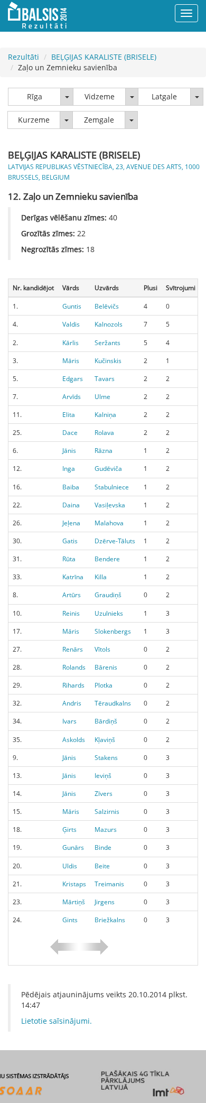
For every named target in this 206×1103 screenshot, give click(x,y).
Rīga (34, 96)
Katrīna (72, 576)
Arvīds (71, 396)
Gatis (70, 540)
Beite (102, 865)
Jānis (69, 450)
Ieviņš (103, 775)
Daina (71, 504)
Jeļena (71, 522)
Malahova (109, 522)
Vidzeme (100, 96)
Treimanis (109, 883)
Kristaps (74, 883)
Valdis (71, 324)
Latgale (164, 96)
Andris (71, 703)
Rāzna (104, 450)
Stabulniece (112, 487)
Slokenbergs (113, 631)
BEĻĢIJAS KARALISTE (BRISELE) (103, 57)
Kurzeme (34, 120)
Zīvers (104, 793)
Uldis (69, 865)
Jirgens (105, 901)
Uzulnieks (109, 613)
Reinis (71, 613)
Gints (70, 919)
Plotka (104, 685)
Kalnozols (109, 324)
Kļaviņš (105, 739)
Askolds (73, 739)
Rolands (74, 667)
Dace (70, 432)
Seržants (107, 342)
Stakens (106, 757)
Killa (101, 576)
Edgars (72, 378)
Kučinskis (108, 360)
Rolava (104, 432)
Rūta (69, 558)
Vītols (102, 649)
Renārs (72, 649)
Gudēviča (108, 468)
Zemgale (99, 120)
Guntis (71, 306)
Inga (68, 468)
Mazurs (106, 829)
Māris (70, 360)
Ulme (102, 396)
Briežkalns (110, 919)
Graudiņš (108, 594)
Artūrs (71, 594)
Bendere (107, 558)
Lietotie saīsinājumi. (56, 1021)
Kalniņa (105, 414)
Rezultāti (23, 57)
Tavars (105, 378)
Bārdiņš (106, 721)
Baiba (70, 487)
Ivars (69, 721)
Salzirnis (107, 811)
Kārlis (70, 342)
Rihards (73, 685)
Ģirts (69, 829)
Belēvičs (107, 306)
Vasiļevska (110, 504)
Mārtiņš (73, 901)
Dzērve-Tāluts (115, 540)
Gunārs (73, 847)
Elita (68, 414)
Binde (103, 847)
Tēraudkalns (113, 703)
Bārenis (106, 667)
